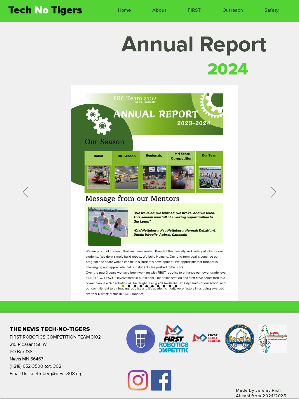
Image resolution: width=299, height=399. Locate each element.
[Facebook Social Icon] (161, 380)
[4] (141, 286)
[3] (135, 286)
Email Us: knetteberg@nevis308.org (46, 374)
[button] (159, 10)
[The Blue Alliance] (140, 339)
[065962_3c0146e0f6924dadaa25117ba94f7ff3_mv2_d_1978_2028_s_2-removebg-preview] (272, 339)
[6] (152, 286)
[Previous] (25, 192)
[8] (164, 286)
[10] (176, 286)
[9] (170, 286)
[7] (158, 286)
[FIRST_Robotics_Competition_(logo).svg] (173, 339)
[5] (146, 286)
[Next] (273, 192)
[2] (129, 286)
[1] (123, 286)
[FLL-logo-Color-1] (206, 339)
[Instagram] (138, 380)
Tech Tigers (45, 10)
